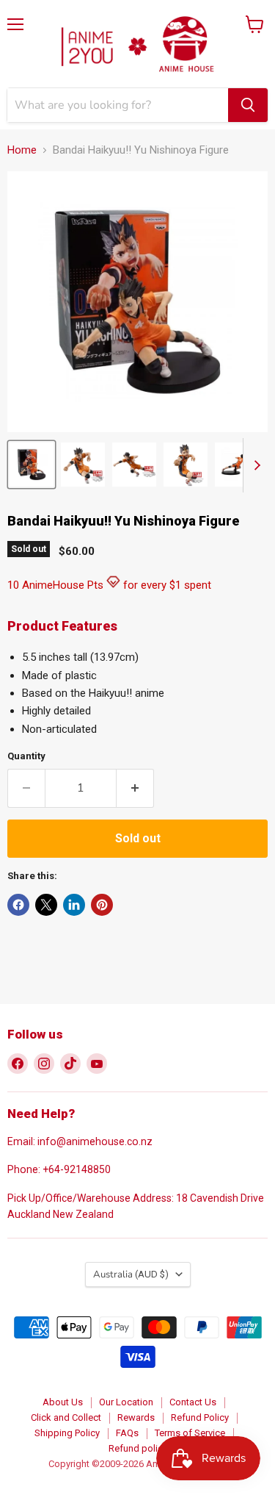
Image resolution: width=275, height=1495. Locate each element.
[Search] (248, 105)
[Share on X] (46, 905)
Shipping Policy (67, 1432)
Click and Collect (66, 1417)
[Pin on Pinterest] (102, 905)
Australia (131, 1274)
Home (22, 150)
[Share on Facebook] (18, 905)
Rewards (136, 1417)
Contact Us (192, 1402)
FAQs (127, 1432)
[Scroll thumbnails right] (254, 465)
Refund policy (138, 1448)
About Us (63, 1402)
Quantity (26, 755)
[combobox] (117, 105)
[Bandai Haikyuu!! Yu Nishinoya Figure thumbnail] (31, 464)
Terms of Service (190, 1432)
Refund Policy (200, 1417)
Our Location (126, 1402)
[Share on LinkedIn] (74, 905)
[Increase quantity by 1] (135, 788)
